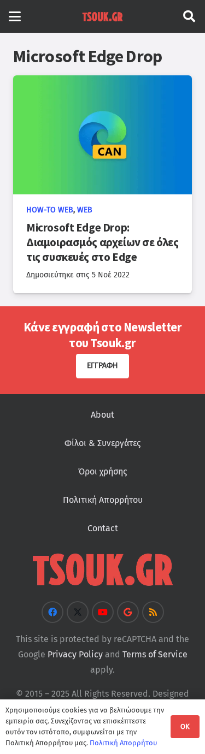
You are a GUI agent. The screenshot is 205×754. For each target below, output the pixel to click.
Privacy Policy (75, 654)
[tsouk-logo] (102, 16)
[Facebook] (52, 612)
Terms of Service (155, 654)
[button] (15, 16)
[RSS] (153, 612)
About (102, 414)
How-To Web (49, 210)
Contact (102, 528)
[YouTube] (103, 612)
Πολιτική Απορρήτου (103, 500)
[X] (78, 612)
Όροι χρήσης (102, 471)
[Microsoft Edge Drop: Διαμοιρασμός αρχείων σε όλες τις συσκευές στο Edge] (102, 134)
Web (84, 210)
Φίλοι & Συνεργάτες (102, 443)
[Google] (128, 612)
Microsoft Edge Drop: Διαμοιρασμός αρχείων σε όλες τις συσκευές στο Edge (102, 242)
